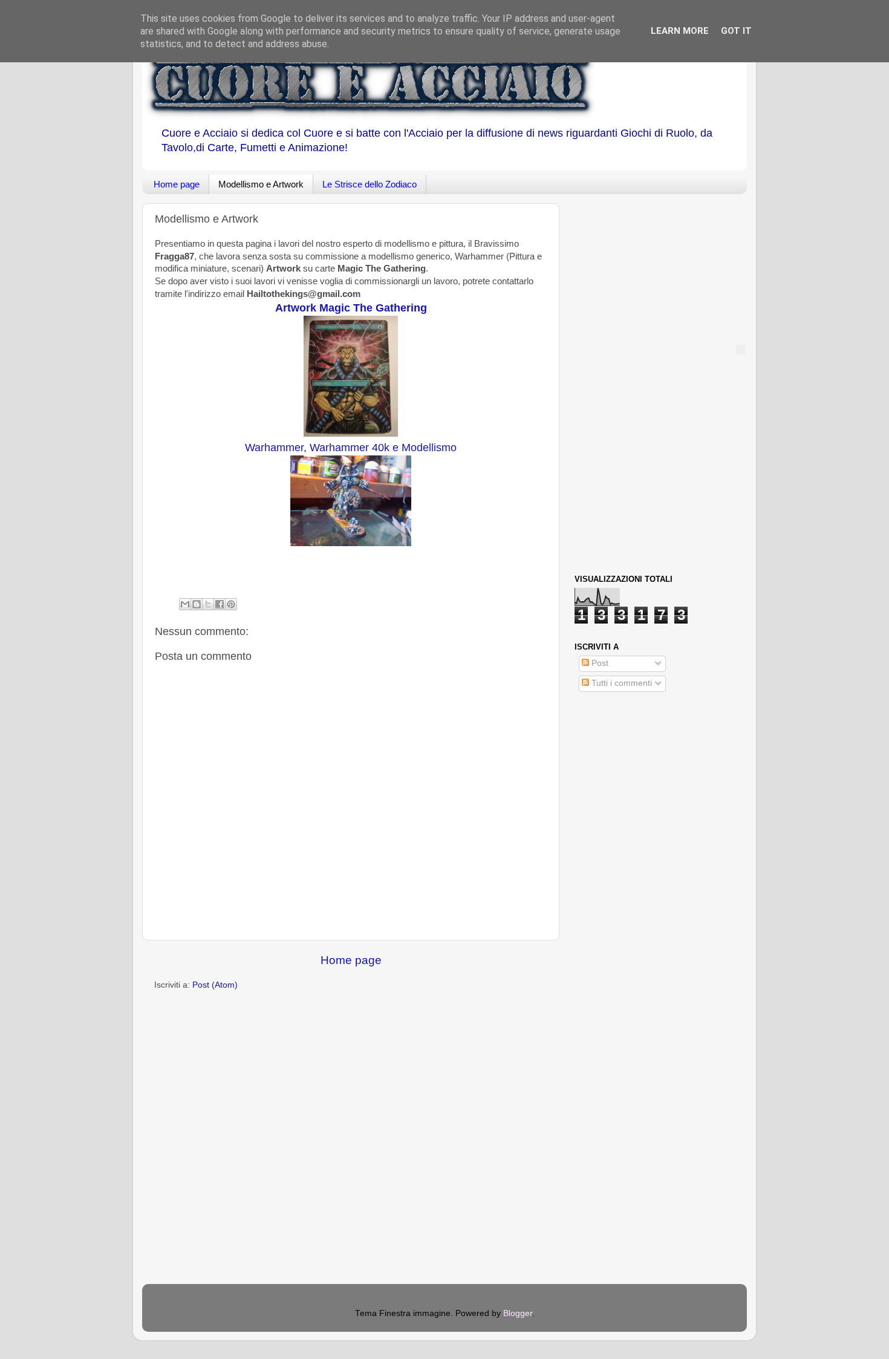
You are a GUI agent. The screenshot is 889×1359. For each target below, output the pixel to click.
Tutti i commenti (620, 683)
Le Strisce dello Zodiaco (369, 184)
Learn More (680, 30)
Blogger (517, 1313)
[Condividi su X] (208, 604)
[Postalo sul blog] (196, 604)
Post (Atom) (215, 984)
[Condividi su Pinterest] (231, 604)
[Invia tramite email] (185, 604)
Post (598, 663)
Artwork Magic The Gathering (351, 308)
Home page (177, 184)
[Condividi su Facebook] (219, 604)
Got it (736, 30)
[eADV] (741, 349)
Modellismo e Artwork (261, 184)
